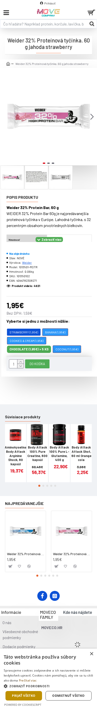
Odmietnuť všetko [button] (68, 696)
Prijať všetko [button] (23, 696)
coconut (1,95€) (66, 349)
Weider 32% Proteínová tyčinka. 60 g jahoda (71, 554)
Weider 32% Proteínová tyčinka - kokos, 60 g (25, 554)
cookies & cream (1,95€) (27, 340)
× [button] (91, 654)
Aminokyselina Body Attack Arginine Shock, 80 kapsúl (16, 455)
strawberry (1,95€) (23, 332)
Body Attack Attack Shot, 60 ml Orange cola (81, 453)
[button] (5, 117)
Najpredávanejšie (24, 503)
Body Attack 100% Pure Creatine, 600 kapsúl (37, 453)
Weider (27, 262)
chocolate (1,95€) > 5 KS (28, 349)
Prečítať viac (28, 680)
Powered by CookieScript (22, 705)
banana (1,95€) (55, 332)
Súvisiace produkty (22, 416)
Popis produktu (22, 197)
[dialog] (48, 679)
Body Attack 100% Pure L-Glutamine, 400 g (59, 453)
